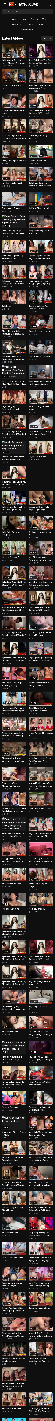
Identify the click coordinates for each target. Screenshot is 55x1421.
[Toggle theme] (50, 4)
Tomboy (29, 24)
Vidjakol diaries (27, 29)
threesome (16, 24)
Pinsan (40, 24)
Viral (44, 19)
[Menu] (4, 4)
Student (34, 19)
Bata (24, 19)
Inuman (15, 19)
